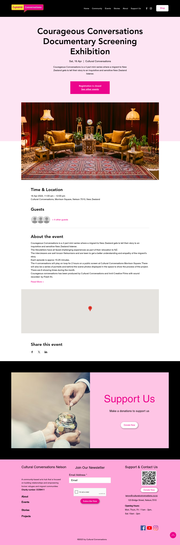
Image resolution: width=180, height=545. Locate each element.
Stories (25, 509)
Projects (26, 516)
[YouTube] (149, 527)
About (25, 496)
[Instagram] (150, 8)
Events (25, 501)
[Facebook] (146, 8)
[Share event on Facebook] (32, 352)
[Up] (173, 535)
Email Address (77, 475)
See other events (90, 89)
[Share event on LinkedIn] (46, 352)
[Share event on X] (39, 352)
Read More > (37, 281)
